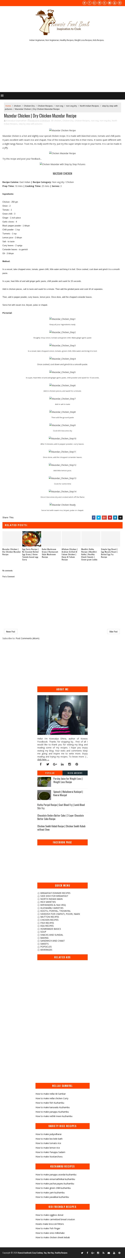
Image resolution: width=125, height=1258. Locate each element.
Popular (50, 772)
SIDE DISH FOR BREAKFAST (54, 895)
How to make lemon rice (48, 1147)
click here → (43, 759)
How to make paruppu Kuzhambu (52, 1111)
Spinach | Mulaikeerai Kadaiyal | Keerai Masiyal (68, 793)
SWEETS (44, 943)
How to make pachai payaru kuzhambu (55, 1183)
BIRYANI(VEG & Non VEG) (53, 904)
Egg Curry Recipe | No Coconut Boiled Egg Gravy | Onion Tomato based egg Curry (30, 554)
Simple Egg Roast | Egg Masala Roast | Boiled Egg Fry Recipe (109, 553)
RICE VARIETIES (48, 901)
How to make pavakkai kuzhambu (52, 1197)
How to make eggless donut (49, 1214)
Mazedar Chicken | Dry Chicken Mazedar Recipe (11, 552)
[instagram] (99, 3)
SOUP (43, 931)
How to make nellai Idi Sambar (51, 1093)
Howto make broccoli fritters (50, 1223)
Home (8, 105)
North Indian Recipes (89, 105)
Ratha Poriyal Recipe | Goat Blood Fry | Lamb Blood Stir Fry (61, 806)
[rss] (104, 3)
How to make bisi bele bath (49, 1138)
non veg (59, 105)
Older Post (113, 631)
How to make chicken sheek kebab (53, 1237)
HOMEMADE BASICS (50, 928)
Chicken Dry (29, 105)
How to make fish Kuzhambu (50, 1102)
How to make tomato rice (48, 1143)
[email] (109, 3)
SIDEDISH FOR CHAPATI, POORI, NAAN (60, 913)
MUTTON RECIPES (49, 916)
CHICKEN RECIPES (49, 919)
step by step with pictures (30, 123)
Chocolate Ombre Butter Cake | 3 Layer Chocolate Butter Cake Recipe (60, 817)
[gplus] (94, 3)
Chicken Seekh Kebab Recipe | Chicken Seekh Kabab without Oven (61, 827)
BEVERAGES (46, 949)
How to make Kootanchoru (49, 1156)
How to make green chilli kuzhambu (53, 1188)
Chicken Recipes (45, 105)
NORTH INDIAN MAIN (51, 899)
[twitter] (84, 3)
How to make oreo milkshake (50, 1232)
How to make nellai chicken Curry (52, 1098)
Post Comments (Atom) (27, 638)
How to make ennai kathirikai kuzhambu (55, 1179)
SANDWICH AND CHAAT (52, 940)
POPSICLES (46, 946)
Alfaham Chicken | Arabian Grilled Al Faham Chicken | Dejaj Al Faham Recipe (70, 554)
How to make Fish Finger (48, 1228)
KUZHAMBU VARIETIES (51, 907)
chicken (17, 105)
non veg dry (71, 105)
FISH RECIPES (47, 922)
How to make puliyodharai (48, 1134)
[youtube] (114, 3)
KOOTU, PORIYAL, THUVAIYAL (55, 910)
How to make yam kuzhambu (50, 1192)
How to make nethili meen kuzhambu (54, 1116)
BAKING (44, 937)
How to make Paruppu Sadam (50, 1152)
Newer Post (10, 631)
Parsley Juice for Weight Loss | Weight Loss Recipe (67, 780)
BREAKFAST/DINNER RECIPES (55, 893)
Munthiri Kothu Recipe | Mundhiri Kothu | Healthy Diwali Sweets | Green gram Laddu (89, 554)
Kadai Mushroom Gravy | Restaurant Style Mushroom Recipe (50, 553)
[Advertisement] (63, 67)
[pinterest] (120, 3)
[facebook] (89, 3)
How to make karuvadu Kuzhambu (53, 1107)
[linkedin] (62, 764)
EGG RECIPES (47, 925)
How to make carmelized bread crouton (55, 1219)
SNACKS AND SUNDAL (51, 934)
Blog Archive (75, 772)
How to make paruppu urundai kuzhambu (56, 1174)
